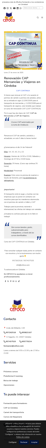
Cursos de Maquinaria (13, 417)
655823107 (27, 332)
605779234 (27, 341)
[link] (9, 17)
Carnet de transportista (14, 412)
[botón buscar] (38, 17)
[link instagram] (8, 8)
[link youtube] (14, 8)
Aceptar (34, 442)
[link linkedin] (18, 8)
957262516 (11, 332)
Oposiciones (9, 385)
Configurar (13, 442)
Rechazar (23, 442)
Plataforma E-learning (13, 376)
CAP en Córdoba (11, 408)
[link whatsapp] (21, 8)
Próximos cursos (11, 371)
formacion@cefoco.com (14, 346)
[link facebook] (4, 8)
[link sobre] (23, 307)
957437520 (11, 341)
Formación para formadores (15, 403)
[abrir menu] (42, 17)
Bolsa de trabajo (11, 380)
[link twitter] (11, 8)
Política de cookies (22, 437)
